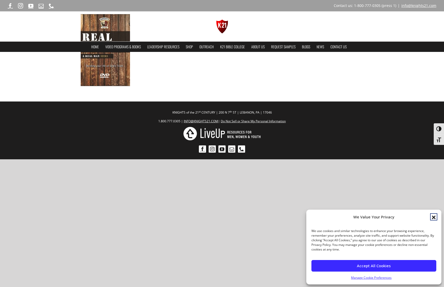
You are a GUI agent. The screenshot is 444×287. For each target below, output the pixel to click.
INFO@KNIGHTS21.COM (201, 121)
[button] (433, 216)
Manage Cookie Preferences (371, 277)
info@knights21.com (418, 5)
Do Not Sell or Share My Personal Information (253, 121)
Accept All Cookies (374, 265)
